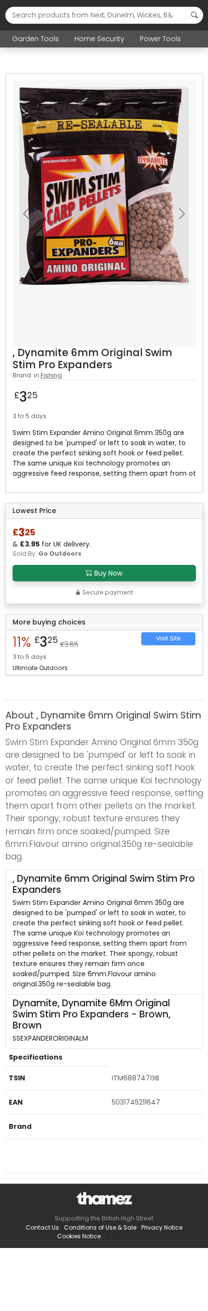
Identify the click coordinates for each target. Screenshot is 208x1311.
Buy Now (107, 573)
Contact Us (42, 1227)
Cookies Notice (79, 1236)
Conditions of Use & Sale (100, 1227)
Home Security (99, 39)
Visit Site (168, 638)
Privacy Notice (161, 1227)
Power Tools (160, 39)
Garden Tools (35, 39)
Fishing (51, 375)
